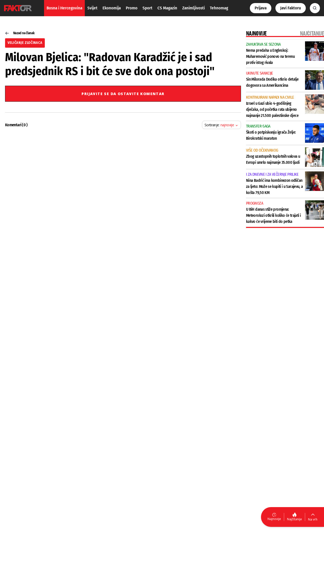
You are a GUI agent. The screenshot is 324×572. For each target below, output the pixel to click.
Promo (131, 8)
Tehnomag (219, 8)
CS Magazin (167, 8)
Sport (147, 8)
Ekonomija (112, 8)
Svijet (92, 8)
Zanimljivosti (193, 8)
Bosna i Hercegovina (64, 8)
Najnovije (274, 519)
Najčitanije (294, 519)
